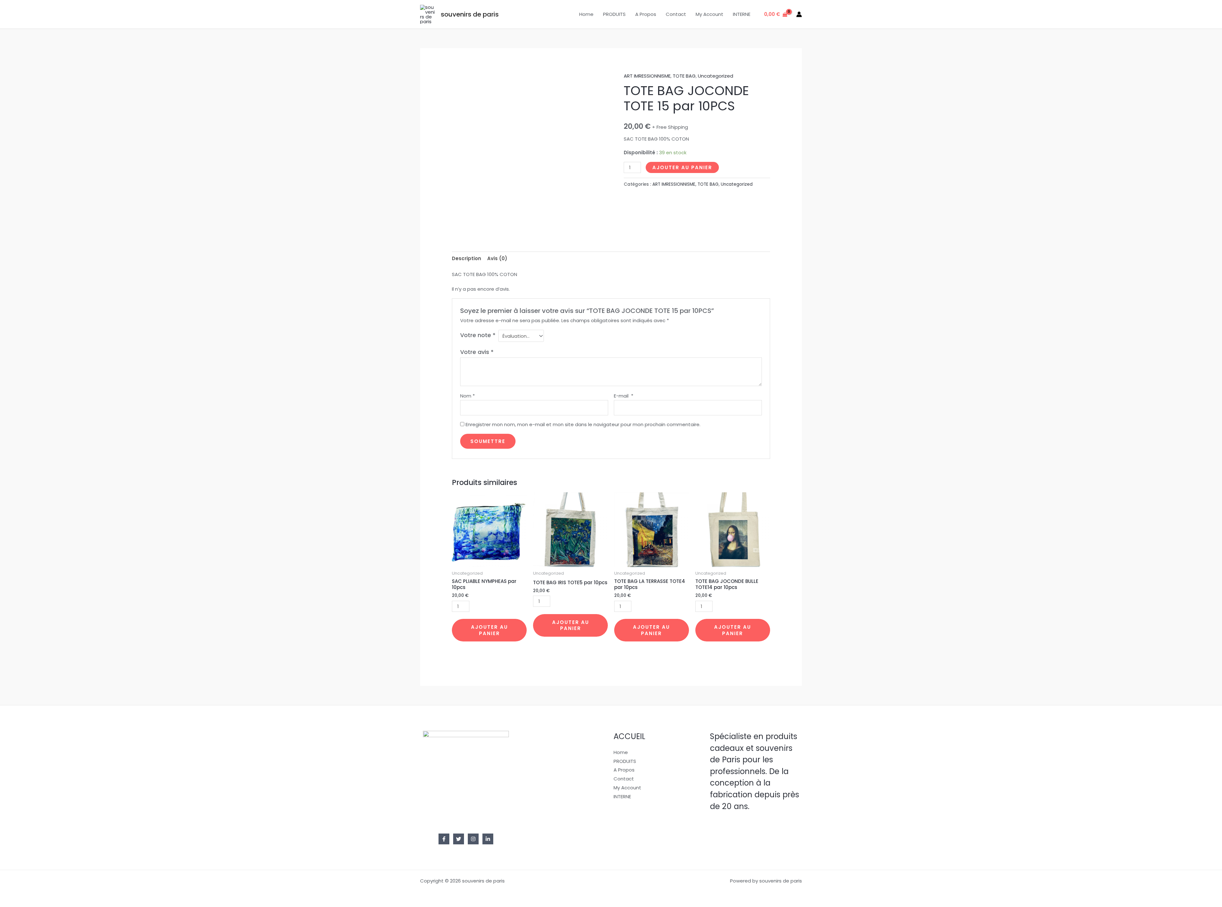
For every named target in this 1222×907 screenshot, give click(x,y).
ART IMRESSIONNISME (647, 76)
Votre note (477, 335)
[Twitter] (458, 839)
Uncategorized (715, 76)
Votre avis (477, 352)
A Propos (645, 14)
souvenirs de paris (470, 14)
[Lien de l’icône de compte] (799, 14)
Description (466, 258)
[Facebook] (444, 839)
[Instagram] (473, 839)
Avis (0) (497, 258)
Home (586, 14)
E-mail (623, 395)
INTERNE (741, 14)
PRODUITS (614, 14)
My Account (709, 14)
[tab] (466, 258)
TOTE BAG (684, 76)
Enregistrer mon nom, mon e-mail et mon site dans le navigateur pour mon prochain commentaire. (583, 424)
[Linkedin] (487, 839)
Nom (467, 395)
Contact (676, 14)
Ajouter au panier (682, 167)
